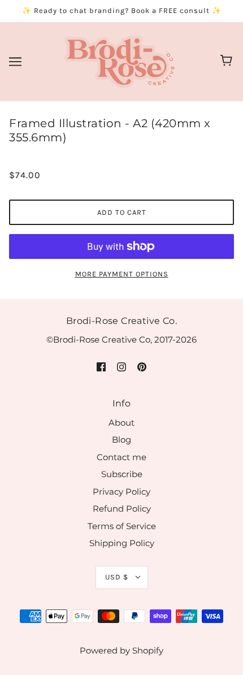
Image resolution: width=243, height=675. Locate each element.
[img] (101, 367)
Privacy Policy (121, 491)
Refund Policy (122, 508)
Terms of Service (122, 526)
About (121, 422)
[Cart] (228, 61)
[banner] (119, 60)
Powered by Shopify (121, 650)
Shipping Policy (121, 543)
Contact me (121, 457)
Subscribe (121, 474)
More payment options (121, 274)
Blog (121, 439)
